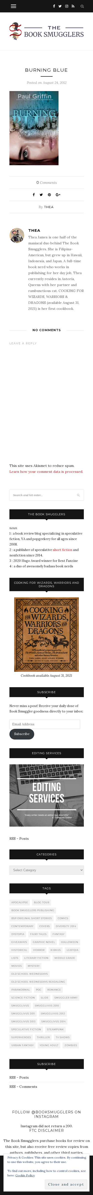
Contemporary (22, 926)
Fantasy (58, 934)
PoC (38, 989)
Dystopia (17, 934)
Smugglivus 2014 (53, 1021)
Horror (39, 950)
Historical (19, 950)
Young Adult (49, 1045)
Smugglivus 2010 (47, 1005)
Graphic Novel (44, 942)
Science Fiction (23, 997)
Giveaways (19, 942)
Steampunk (55, 1029)
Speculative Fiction (26, 1029)
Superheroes (21, 1037)
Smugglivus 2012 (53, 1013)
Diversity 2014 (66, 926)
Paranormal (20, 989)
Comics (63, 918)
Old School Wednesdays (29, 973)
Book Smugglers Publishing (32, 910)
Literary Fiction (36, 958)
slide (45, 997)
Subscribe (22, 734)
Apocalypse (19, 902)
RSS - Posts (19, 838)
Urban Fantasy (22, 1045)
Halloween (69, 942)
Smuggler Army (66, 997)
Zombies (70, 1045)
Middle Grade (65, 958)
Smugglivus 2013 (23, 1021)
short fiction (62, 550)
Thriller (43, 1037)
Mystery (34, 966)
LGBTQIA (72, 950)
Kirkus (56, 950)
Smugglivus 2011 (23, 1013)
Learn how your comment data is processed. (46, 471)
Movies (16, 966)
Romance (54, 989)
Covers (44, 926)
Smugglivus (20, 1005)
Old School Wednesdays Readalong (38, 981)
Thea (49, 207)
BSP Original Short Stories (31, 918)
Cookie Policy (25, 1175)
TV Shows (63, 1037)
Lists (14, 958)
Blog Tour (41, 902)
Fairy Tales (38, 934)
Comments (46, 182)
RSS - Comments (23, 1086)
